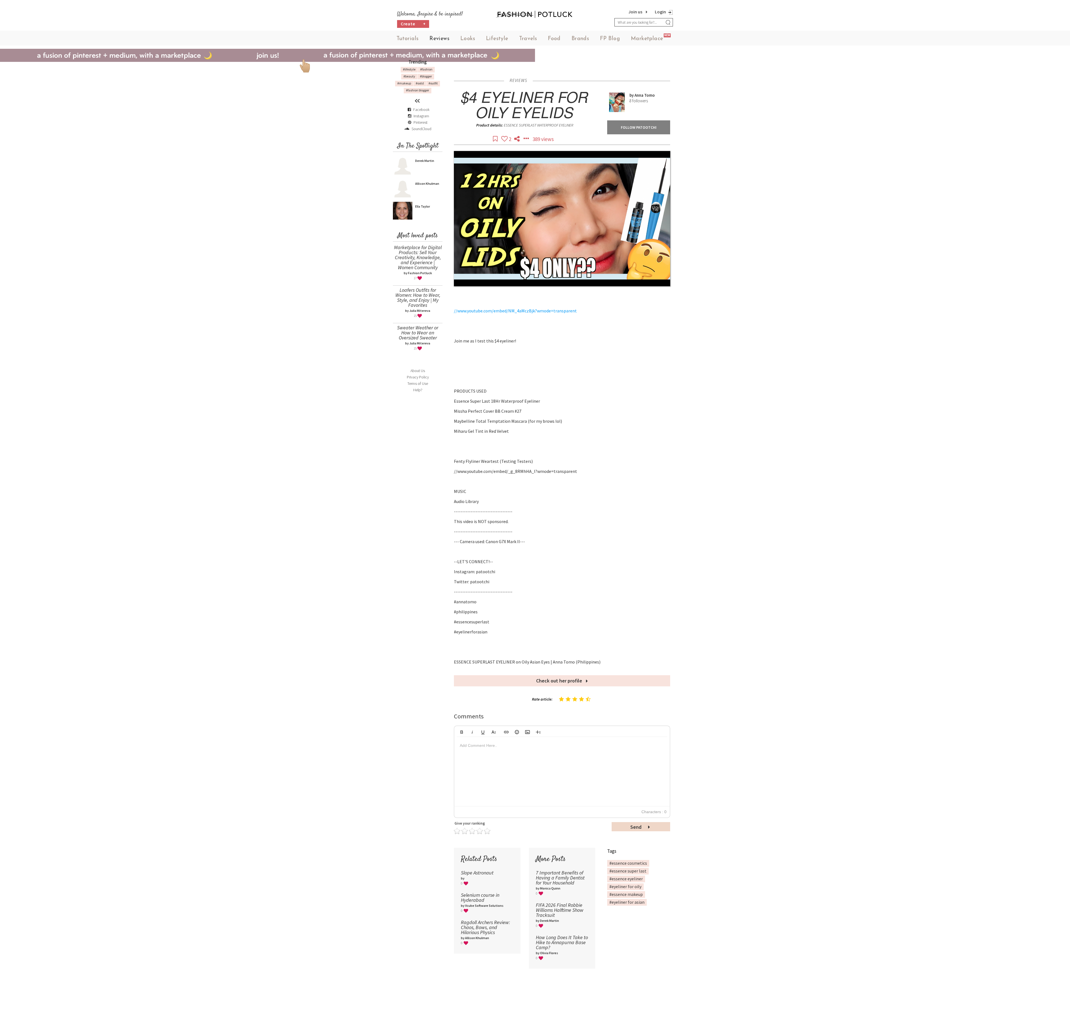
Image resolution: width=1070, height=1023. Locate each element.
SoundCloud (421, 128)
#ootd (420, 83)
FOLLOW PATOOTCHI (638, 127)
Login (660, 11)
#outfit (433, 83)
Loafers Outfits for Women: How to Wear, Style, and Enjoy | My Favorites (417, 297)
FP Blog (610, 39)
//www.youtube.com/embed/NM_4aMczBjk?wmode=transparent (515, 311)
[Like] (505, 139)
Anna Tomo (644, 95)
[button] (461, 731)
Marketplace (647, 39)
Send (636, 827)
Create (413, 23)
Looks (467, 39)
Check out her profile (559, 680)
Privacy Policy (418, 377)
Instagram (421, 115)
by (631, 95)
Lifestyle (497, 39)
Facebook (421, 109)
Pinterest (420, 122)
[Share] (517, 139)
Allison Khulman (427, 183)
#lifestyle (409, 69)
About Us (417, 370)
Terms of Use (417, 383)
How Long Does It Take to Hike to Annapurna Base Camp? (562, 942)
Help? (417, 389)
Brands (580, 39)
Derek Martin (424, 161)
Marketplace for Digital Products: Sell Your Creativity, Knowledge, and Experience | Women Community (418, 257)
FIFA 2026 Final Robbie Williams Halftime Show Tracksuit (559, 910)
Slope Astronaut (477, 872)
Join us (635, 11)
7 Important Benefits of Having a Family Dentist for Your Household (560, 877)
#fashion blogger (417, 90)
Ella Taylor (422, 206)
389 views (543, 139)
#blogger (426, 76)
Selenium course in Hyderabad (480, 897)
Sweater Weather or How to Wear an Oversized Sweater (417, 332)
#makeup (404, 83)
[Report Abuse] (527, 139)
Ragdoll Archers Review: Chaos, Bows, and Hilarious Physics (485, 927)
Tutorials (408, 39)
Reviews (439, 39)
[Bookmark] (495, 139)
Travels (528, 39)
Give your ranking (469, 823)
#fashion (426, 69)
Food (554, 39)
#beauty (409, 76)
